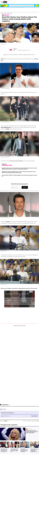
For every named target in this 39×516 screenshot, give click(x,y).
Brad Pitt (3, 58)
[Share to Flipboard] (23, 54)
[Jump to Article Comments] (4, 54)
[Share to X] (16, 54)
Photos (5, 13)
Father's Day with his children (16, 160)
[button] (2, 2)
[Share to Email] (31, 54)
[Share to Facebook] (9, 54)
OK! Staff (15, 48)
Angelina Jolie (9, 13)
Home (2, 13)
